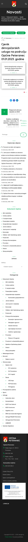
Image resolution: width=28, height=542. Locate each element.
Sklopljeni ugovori (13, 322)
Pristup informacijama (9, 240)
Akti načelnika (7, 213)
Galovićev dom (10, 398)
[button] (26, 4)
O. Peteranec (7, 38)
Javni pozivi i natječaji (9, 229)
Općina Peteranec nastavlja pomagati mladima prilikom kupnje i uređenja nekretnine (13, 196)
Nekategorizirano (8, 353)
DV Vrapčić (11, 374)
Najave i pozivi (10, 359)
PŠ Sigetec (11, 387)
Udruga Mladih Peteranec (13, 417)
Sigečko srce (9, 410)
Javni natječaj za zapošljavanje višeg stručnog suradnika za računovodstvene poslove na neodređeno (13, 177)
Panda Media (8, 537)
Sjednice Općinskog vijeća (13, 344)
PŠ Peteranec (12, 383)
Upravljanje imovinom (14, 329)
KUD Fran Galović (11, 404)
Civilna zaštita (7, 216)
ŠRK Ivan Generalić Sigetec (14, 413)
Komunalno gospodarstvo (16, 297)
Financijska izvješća (9, 221)
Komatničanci (10, 401)
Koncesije (21, 33)
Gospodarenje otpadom (10, 224)
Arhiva (3, 263)
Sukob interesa (13, 325)
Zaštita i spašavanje (14, 332)
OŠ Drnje (11, 380)
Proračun (5, 243)
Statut (5, 248)
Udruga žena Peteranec (13, 420)
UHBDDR (8, 423)
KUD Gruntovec (10, 407)
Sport (4, 392)
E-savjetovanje (7, 218)
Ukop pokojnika (7, 251)
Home (3, 17)
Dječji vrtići (9, 365)
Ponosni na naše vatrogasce (12, 147)
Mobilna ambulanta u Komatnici (12, 169)
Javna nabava (7, 226)
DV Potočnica (12, 371)
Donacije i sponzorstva (15, 319)
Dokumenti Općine (12, 17)
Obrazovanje (7, 362)
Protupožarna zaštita (9, 389)
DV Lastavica (12, 368)
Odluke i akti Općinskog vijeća (12, 235)
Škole (7, 377)
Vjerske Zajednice (8, 426)
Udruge (5, 395)
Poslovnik (6, 237)
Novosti (5, 356)
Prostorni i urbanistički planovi (12, 246)
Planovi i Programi (13, 338)
